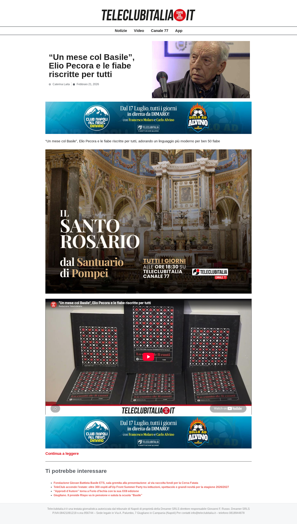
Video (139, 31)
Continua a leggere (62, 453)
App (178, 31)
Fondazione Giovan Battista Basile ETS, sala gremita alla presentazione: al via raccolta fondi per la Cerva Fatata (126, 482)
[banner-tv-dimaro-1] (148, 117)
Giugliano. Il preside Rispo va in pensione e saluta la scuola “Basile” (98, 495)
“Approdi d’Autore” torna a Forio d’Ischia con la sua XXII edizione (96, 491)
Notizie (121, 31)
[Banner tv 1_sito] (148, 221)
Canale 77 (159, 31)
